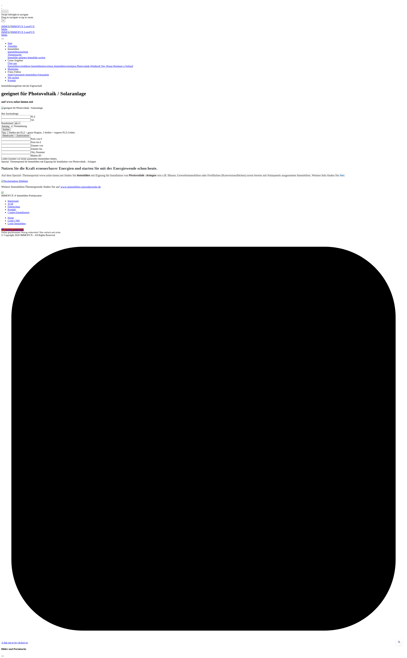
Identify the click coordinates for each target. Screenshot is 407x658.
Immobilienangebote (18, 52)
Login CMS (14, 220)
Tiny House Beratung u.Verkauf (116, 66)
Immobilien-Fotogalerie (37, 74)
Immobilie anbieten (17, 57)
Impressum (13, 201)
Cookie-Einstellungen (18, 212)
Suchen (6, 129)
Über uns (12, 63)
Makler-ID (36, 155)
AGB (10, 203)
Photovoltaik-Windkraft (88, 66)
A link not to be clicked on (14, 642)
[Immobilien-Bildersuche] (399, 642)
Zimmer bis (36, 149)
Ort (32, 120)
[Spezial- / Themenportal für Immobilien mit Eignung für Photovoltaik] (203, 181)
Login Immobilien (17, 223)
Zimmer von (37, 145)
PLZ (33, 116)
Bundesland (7, 123)
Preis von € (36, 139)
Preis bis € (36, 142)
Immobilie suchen (36, 57)
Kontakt (12, 209)
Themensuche (15, 54)
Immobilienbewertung (42, 66)
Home (11, 217)
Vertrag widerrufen (14, 229)
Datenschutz (14, 206)
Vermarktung (20, 126)
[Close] (2, 38)
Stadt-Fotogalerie (16, 74)
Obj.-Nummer (38, 152)
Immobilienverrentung (64, 66)
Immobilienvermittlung (19, 66)
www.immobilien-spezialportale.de (80, 186)
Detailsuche (8, 136)
